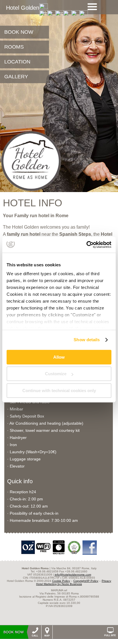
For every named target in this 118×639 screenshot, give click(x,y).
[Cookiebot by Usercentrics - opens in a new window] (86, 244)
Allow (59, 357)
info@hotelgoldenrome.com (73, 574)
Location (17, 62)
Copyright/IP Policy (85, 580)
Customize (55, 373)
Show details (87, 339)
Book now (18, 32)
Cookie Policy (61, 580)
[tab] (92, 6)
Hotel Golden (22, 8)
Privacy (106, 580)
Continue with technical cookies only (59, 390)
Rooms (14, 47)
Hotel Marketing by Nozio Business (59, 584)
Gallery (16, 76)
